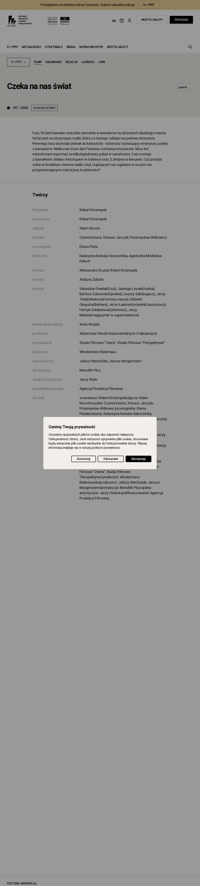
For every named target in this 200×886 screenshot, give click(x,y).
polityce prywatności (106, 448)
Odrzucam (110, 459)
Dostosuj (83, 459)
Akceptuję (138, 459)
